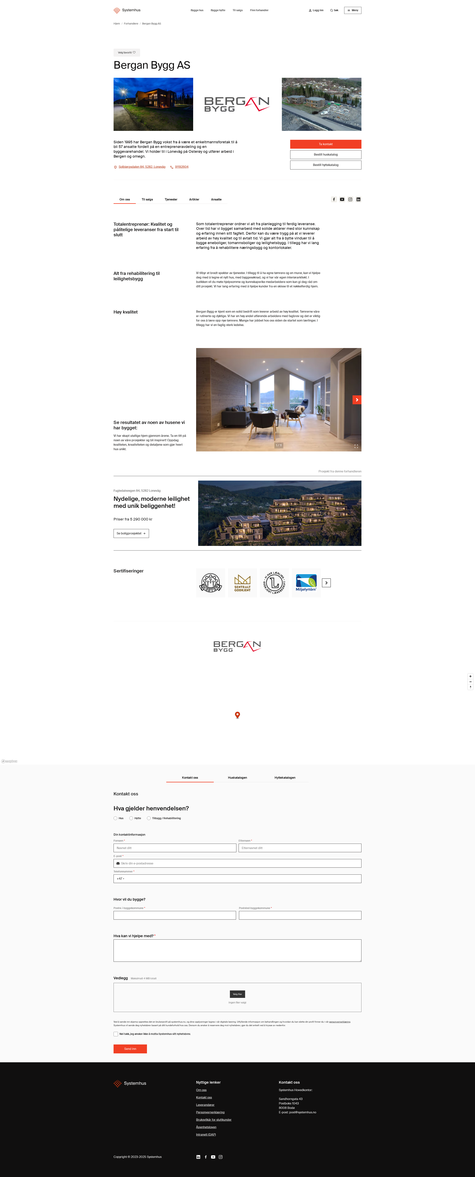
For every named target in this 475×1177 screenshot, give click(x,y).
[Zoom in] (470, 676)
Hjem (117, 23)
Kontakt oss (204, 1097)
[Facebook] (334, 199)
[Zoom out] (470, 681)
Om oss (201, 1090)
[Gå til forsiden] (127, 10)
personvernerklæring (339, 1021)
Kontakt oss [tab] (190, 778)
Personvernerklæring (210, 1112)
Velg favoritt (125, 52)
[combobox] (336, 10)
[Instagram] (350, 199)
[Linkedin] (198, 1157)
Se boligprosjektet (129, 533)
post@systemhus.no (302, 1112)
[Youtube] (342, 199)
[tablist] (237, 777)
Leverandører (205, 1105)
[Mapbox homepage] (9, 761)
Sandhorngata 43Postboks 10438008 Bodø (290, 1103)
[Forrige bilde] (200, 399)
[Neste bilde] (357, 399)
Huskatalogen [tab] (237, 778)
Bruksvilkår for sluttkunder (214, 1120)
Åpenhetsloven (206, 1127)
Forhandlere (131, 23)
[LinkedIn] (358, 199)
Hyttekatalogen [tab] (285, 778)
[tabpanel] (237, 922)
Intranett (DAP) (206, 1135)
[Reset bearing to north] (470, 687)
